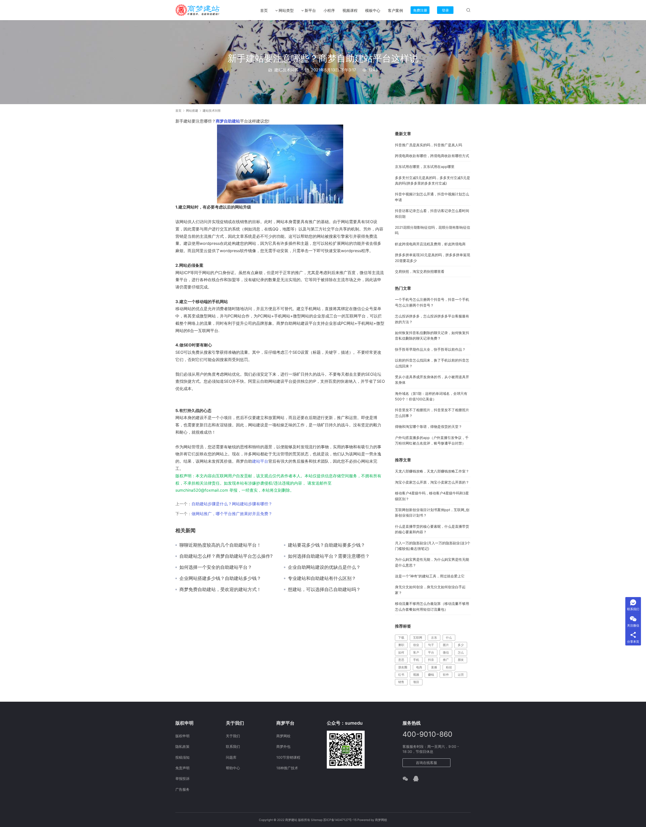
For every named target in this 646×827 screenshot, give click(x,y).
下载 (401, 637)
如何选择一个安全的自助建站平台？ (215, 567)
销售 (401, 682)
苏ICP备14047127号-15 (340, 820)
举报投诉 (182, 778)
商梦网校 (283, 736)
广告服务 (182, 789)
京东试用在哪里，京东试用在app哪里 (424, 166)
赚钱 (431, 674)
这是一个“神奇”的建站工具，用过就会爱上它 (430, 576)
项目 (416, 682)
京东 (434, 637)
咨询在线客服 (426, 762)
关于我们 (233, 736)
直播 (434, 667)
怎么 (461, 652)
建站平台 (260, 461)
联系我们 (233, 746)
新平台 (310, 10)
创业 (416, 645)
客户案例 (395, 10)
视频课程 (350, 10)
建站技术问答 (286, 69)
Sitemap (316, 820)
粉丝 (449, 667)
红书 (401, 674)
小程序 (329, 10)
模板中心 (372, 10)
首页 (264, 10)
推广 (446, 660)
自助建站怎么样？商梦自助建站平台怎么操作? (226, 556)
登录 (445, 10)
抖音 (431, 660)
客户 (416, 652)
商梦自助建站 (228, 121)
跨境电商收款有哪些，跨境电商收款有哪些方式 (432, 156)
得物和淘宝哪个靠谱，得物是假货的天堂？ (428, 426)
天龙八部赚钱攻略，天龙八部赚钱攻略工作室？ (432, 471)
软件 (446, 674)
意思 (401, 660)
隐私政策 (182, 746)
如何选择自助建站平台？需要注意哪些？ (329, 556)
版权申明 (182, 736)
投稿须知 (182, 757)
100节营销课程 (288, 757)
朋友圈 (402, 667)
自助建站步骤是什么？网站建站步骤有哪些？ (232, 503)
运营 (461, 674)
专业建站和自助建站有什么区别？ (322, 578)
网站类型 (286, 10)
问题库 (231, 757)
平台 (431, 652)
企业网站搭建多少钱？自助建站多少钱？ (220, 578)
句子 (431, 645)
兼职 (401, 645)
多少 (461, 645)
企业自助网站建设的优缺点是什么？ (324, 567)
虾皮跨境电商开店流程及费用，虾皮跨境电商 (430, 244)
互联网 (417, 637)
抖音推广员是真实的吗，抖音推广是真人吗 (428, 145)
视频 (416, 674)
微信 (446, 652)
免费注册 (420, 10)
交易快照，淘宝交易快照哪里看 (419, 271)
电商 (419, 667)
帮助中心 (233, 768)
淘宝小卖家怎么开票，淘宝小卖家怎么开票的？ (432, 482)
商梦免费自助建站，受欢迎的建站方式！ (220, 589)
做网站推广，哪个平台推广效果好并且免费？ (232, 513)
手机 (416, 660)
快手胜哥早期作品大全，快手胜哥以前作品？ (430, 349)
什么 (449, 637)
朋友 (461, 660)
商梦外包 (283, 746)
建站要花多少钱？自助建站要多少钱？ (326, 545)
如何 (401, 652)
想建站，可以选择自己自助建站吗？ (324, 589)
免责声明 (182, 768)
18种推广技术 (287, 768)
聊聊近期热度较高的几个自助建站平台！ (220, 545)
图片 (446, 645)
